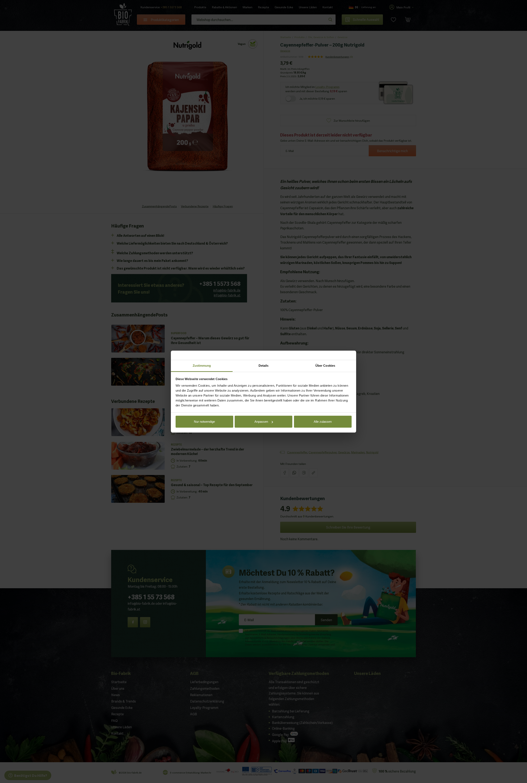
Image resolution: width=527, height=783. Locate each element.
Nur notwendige (204, 421)
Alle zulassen (323, 421)
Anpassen (261, 421)
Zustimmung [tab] (202, 365)
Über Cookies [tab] (325, 365)
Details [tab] (264, 365)
